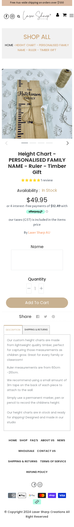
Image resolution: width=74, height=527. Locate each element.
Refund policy (36, 472)
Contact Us (46, 451)
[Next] (67, 143)
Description (13, 329)
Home (9, 45)
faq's (34, 440)
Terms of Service (53, 461)
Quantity (37, 279)
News (61, 440)
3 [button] (41, 142)
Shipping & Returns (36, 329)
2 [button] (33, 142)
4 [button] (49, 142)
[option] (37, 104)
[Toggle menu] (69, 15)
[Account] (55, 15)
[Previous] (6, 143)
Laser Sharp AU (39, 233)
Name (37, 247)
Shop (23, 440)
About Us (47, 440)
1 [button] (25, 142)
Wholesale (26, 451)
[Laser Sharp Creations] (37, 15)
